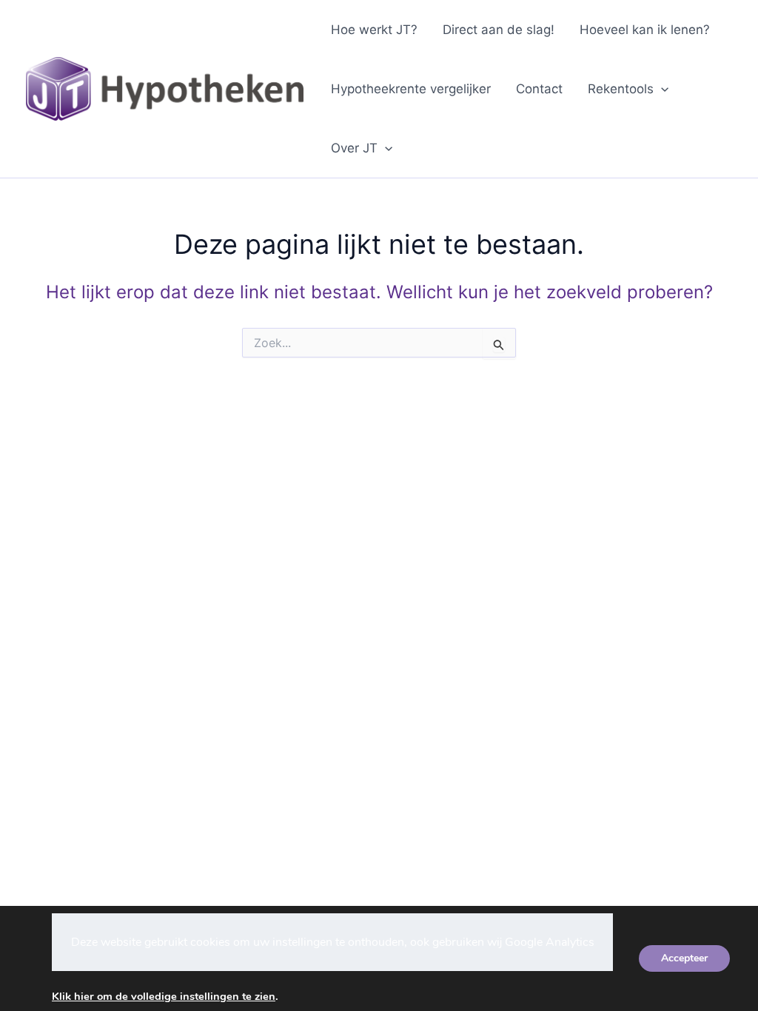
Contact (539, 88)
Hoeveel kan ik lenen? (645, 29)
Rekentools (621, 88)
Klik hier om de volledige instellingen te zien (163, 996)
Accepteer (684, 958)
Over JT (354, 148)
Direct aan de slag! (498, 29)
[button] (661, 88)
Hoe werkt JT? (374, 29)
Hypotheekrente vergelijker (411, 88)
